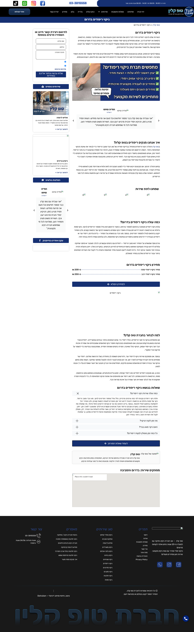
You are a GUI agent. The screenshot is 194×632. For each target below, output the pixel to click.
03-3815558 (78, 3)
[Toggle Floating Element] (186, 626)
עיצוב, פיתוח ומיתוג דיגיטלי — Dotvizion (53, 596)
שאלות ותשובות (117, 12)
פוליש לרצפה (62, 117)
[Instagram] (169, 564)
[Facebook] (179, 564)
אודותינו (130, 12)
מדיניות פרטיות (60, 69)
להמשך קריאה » (61, 129)
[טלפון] (160, 564)
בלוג (72, 12)
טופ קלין (155, 146)
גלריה (80, 12)
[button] (159, 121)
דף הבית (140, 12)
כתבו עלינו (90, 12)
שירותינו (104, 12)
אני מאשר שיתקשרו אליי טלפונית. (51, 62)
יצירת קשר (54, 12)
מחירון (64, 12)
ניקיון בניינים (62, 161)
